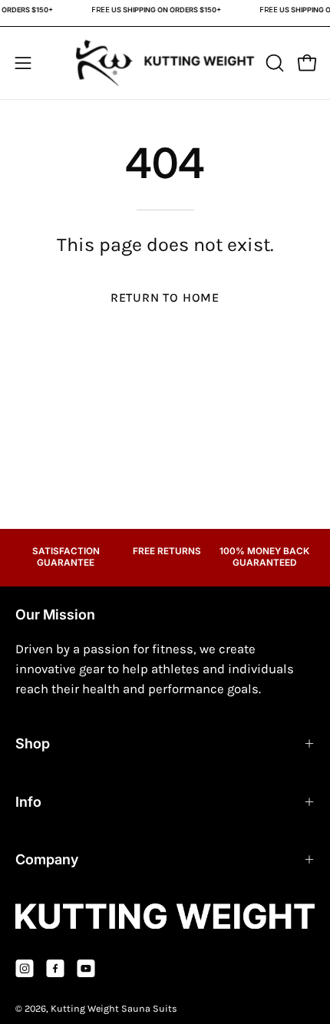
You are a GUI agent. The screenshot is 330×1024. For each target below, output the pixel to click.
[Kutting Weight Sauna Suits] (165, 63)
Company (46, 859)
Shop (32, 743)
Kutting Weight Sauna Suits (114, 1008)
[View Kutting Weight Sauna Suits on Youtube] (86, 969)
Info (28, 802)
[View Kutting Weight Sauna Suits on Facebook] (55, 969)
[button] (273, 63)
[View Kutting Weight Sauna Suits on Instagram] (24, 969)
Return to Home (165, 297)
